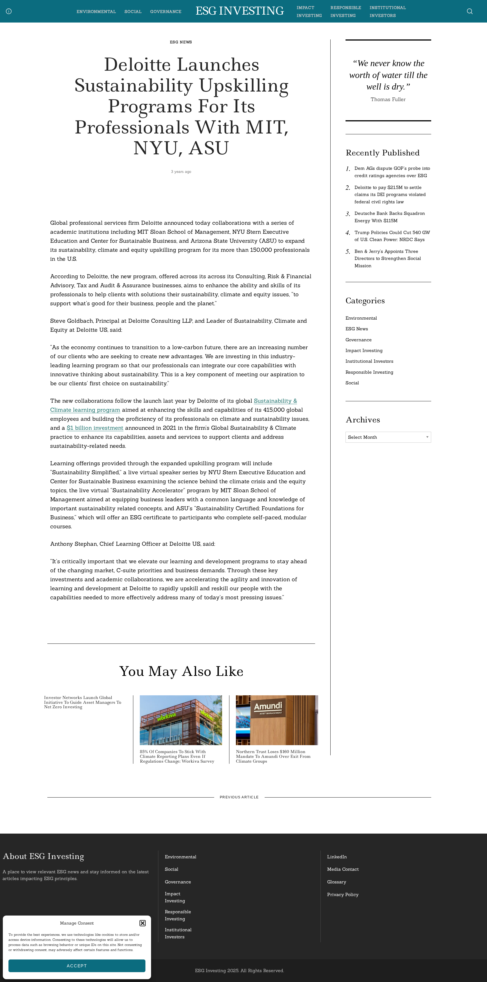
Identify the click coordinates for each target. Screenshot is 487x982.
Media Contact (343, 869)
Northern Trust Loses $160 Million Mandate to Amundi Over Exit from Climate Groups (273, 756)
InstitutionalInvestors (178, 933)
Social (133, 11)
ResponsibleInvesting (178, 915)
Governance (166, 11)
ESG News (181, 42)
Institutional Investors (369, 361)
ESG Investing (239, 11)
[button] (142, 923)
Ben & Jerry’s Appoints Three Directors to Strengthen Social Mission (388, 258)
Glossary (336, 882)
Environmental (96, 11)
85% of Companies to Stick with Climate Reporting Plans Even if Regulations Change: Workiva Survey (177, 756)
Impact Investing (364, 350)
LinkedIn (337, 856)
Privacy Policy (342, 894)
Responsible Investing (369, 372)
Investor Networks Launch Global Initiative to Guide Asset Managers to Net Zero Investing (82, 702)
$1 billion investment (95, 427)
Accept (77, 965)
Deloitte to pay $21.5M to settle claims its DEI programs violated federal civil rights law (390, 194)
